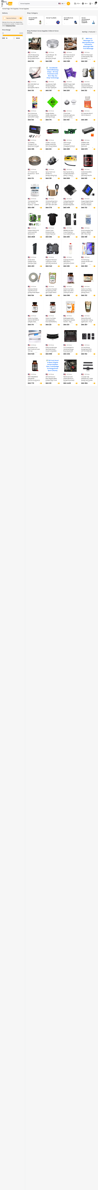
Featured (92, 32)
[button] (77, 3)
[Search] (68, 3)
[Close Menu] (2, 4)
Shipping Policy (10, 26)
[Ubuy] (9, 3)
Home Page (6, 9)
